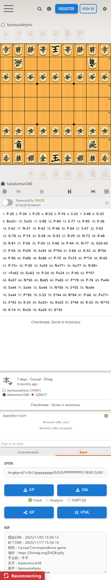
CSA (85, 490)
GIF (31, 512)
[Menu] (106, 191)
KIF (31, 490)
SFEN (8, 463)
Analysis (56, 500)
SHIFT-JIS (79, 500)
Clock (37, 500)
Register (66, 9)
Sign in (88, 9)
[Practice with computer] (4, 191)
